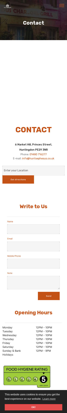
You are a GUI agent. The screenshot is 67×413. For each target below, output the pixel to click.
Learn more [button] (49, 398)
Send (49, 296)
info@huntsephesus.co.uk (38, 158)
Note (9, 273)
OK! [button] (33, 407)
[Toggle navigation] (61, 5)
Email (10, 238)
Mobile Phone (14, 256)
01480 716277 (38, 154)
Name (10, 221)
